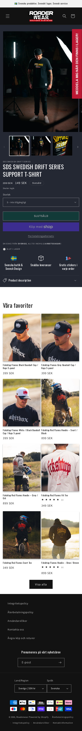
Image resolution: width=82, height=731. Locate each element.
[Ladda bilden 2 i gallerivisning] (41, 146)
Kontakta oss (16, 629)
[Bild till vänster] (4, 147)
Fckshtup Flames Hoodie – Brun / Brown (60, 562)
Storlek (6, 194)
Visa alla (41, 584)
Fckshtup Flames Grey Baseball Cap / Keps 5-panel (58, 366)
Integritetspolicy (18, 603)
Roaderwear (22, 716)
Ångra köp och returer (21, 638)
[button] (7, 16)
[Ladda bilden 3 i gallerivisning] (62, 146)
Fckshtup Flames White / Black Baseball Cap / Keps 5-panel (21, 432)
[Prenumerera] (60, 662)
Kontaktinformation (63, 722)
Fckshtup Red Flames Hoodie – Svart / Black (59, 432)
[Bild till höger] (78, 147)
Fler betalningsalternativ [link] (41, 236)
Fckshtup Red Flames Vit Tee (54, 495)
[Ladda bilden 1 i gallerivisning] (19, 146)
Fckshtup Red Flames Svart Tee (17, 562)
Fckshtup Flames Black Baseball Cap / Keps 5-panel (20, 366)
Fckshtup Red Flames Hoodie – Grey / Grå (20, 497)
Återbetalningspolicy (20, 612)
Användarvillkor (17, 621)
